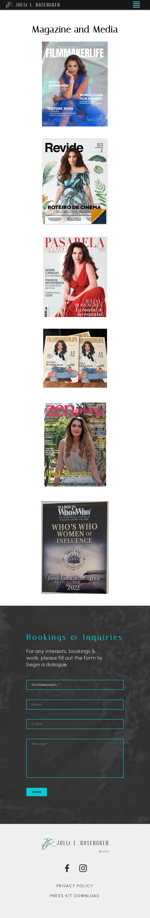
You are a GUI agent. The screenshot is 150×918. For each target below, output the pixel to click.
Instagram (86, 868)
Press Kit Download (75, 896)
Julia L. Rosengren (58, 5)
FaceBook (70, 868)
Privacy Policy (75, 886)
